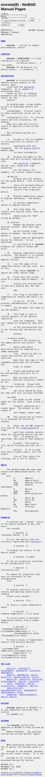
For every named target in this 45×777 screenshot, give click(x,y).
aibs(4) (11, 675)
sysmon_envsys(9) (30, 428)
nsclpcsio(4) (8, 686)
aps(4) (34, 675)
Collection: (6, 22)
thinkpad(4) (30, 690)
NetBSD (36, 773)
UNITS (4, 465)
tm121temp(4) (8, 692)
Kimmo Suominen (7, 774)
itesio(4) (34, 681)
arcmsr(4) (6, 677)
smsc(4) (34, 686)
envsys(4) (29, 87)
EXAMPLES (5, 517)
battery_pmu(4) (22, 677)
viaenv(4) (12, 695)
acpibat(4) (21, 670)
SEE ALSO (5, 664)
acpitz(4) (35, 670)
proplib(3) (24, 668)
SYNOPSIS (5, 54)
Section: (5, 18)
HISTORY (5, 703)
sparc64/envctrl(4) (11, 690)
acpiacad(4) (7, 670)
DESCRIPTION (7, 76)
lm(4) (9, 684)
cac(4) (35, 677)
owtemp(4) (22, 686)
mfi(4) (30, 684)
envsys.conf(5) (32, 148)
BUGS (3, 740)
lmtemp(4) (20, 684)
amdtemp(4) (23, 675)
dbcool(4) (12, 679)
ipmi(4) (22, 681)
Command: (5, 13)
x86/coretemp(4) (28, 695)
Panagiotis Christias (35, 774)
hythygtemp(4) (8, 681)
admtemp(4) (6, 673)
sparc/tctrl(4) (15, 688)
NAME (3, 41)
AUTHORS (5, 721)
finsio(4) (37, 679)
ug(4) (20, 692)
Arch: (34, 18)
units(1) (11, 668)
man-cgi (23, 774)
